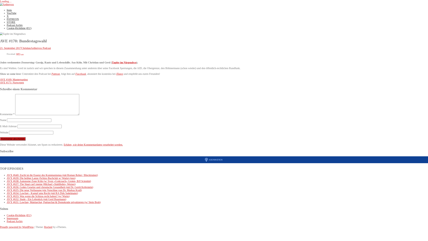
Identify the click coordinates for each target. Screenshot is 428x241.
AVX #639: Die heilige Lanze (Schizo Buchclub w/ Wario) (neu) (41, 178)
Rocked (48, 227)
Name (3, 120)
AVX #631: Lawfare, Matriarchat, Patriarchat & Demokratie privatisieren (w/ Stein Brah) (54, 202)
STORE (11, 22)
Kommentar (7, 114)
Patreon (55, 73)
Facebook (80, 73)
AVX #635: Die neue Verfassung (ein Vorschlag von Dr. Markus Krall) (44, 190)
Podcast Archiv (15, 25)
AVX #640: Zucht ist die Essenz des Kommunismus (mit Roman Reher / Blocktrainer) (52, 175)
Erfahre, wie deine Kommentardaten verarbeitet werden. (93, 144)
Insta (9, 10)
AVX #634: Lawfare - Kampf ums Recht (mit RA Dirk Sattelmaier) (42, 193)
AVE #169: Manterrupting (14, 79)
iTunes (119, 73)
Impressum (12, 218)
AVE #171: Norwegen (12, 82)
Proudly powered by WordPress (17, 227)
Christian (26, 48)
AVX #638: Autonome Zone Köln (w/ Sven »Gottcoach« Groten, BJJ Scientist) (49, 181)
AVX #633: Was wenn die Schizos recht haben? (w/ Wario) (38, 196)
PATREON (13, 19)
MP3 (20, 54)
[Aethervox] (7, 4)
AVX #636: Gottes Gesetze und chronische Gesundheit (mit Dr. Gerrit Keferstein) (50, 187)
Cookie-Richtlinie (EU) (19, 28)
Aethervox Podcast (41, 48)
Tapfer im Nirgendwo (124, 62)
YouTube (11, 13)
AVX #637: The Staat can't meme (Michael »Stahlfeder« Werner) (41, 184)
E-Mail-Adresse (8, 126)
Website (4, 132)
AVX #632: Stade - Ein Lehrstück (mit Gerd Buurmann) (36, 199)
